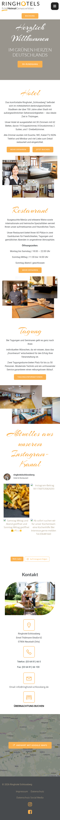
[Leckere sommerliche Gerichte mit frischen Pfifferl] (16, 501)
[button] (54, 816)
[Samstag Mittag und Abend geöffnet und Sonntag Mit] (16, 536)
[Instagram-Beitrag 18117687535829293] (43, 501)
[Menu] (55, 6)
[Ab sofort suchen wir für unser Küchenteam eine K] (43, 536)
